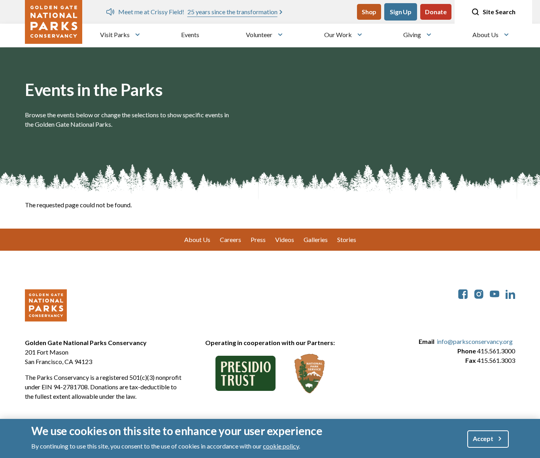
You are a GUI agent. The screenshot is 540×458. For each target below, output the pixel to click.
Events (190, 34)
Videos (284, 239)
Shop (369, 11)
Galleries (316, 239)
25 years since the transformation (232, 11)
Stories (346, 239)
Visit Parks (115, 34)
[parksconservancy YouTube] (494, 293)
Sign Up (401, 11)
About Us (485, 34)
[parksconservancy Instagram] (478, 293)
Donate (436, 11)
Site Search (499, 11)
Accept (483, 438)
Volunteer (259, 34)
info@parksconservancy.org (475, 341)
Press (258, 239)
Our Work (338, 34)
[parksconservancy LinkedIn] (510, 293)
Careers (230, 239)
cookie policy (281, 445)
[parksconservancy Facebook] (463, 293)
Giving (412, 34)
